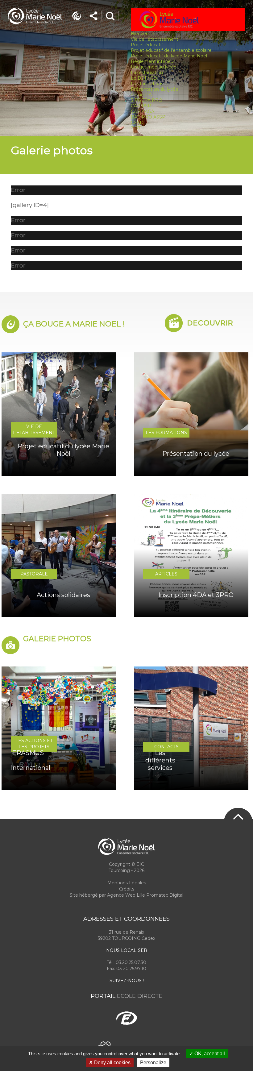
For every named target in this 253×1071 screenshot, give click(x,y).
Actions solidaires (63, 595)
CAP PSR (141, 106)
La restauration (147, 72)
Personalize (153, 1062)
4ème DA (141, 95)
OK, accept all (209, 1053)
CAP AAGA (142, 111)
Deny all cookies (112, 1062)
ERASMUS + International (28, 760)
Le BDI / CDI (145, 78)
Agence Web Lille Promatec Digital (145, 895)
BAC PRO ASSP (148, 117)
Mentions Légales (126, 883)
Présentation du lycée (154, 89)
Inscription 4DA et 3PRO (196, 595)
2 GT (135, 128)
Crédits (126, 889)
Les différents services (160, 760)
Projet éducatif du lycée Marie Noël (63, 449)
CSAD (137, 122)
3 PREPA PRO (146, 100)
